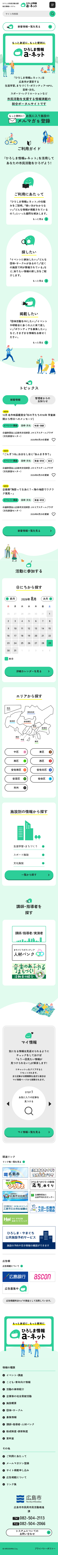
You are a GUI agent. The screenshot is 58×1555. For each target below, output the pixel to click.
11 (22, 628)
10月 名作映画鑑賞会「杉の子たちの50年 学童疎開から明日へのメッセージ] (29, 415)
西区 (41, 761)
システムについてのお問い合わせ (27, 1532)
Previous (8, 1103)
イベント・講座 (14, 1375)
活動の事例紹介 (15, 1389)
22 (49, 635)
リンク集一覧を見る (12, 1162)
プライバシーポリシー (45, 1548)
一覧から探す (29, 874)
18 (22, 635)
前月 (12, 598)
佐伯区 (42, 778)
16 (8, 635)
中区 (16, 752)
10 (15, 628)
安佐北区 (42, 769)
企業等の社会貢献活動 (19, 1396)
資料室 (10, 1438)
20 (36, 635)
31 (43, 614)
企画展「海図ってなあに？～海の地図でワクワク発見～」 (28, 490)
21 (43, 635)
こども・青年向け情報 (18, 1382)
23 (8, 643)
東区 (41, 752)
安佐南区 (16, 769)
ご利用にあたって (16, 1456)
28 (22, 614)
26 (8, 614)
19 (29, 635)
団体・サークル (14, 1410)
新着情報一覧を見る (29, 26)
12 (29, 628)
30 (36, 614)
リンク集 (11, 1484)
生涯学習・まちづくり (26, 846)
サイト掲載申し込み (17, 1470)
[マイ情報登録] (53, 440)
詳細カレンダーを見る (29, 671)
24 (15, 643)
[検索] (52, 14)
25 (22, 643)
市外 (16, 787)
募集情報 (11, 1417)
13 (36, 628)
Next (50, 1103)
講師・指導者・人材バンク (20, 1424)
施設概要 (11, 1403)
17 (15, 635)
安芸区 (16, 778)
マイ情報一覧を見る (29, 1132)
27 (15, 614)
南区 (16, 761)
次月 (45, 598)
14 (43, 628)
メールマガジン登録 (17, 1463)
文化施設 (19, 863)
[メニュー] (52, 5)
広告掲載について (11, 1266)
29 (29, 614)
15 (49, 628)
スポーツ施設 (21, 854)
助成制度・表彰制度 (17, 1431)
